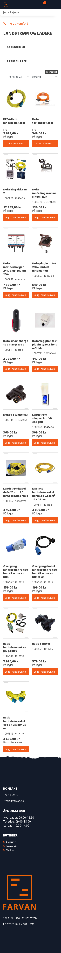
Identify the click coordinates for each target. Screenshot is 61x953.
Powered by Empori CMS (19, 924)
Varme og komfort (15, 23)
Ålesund (11, 842)
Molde (10, 850)
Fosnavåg (12, 846)
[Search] (57, 12)
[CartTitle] (43, 4)
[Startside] (19, 4)
